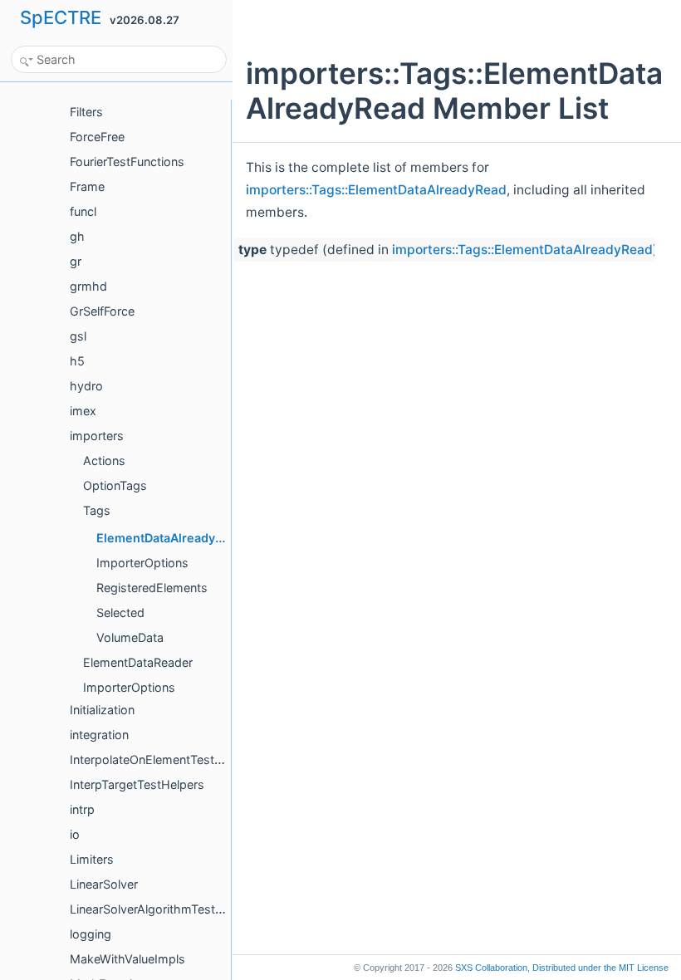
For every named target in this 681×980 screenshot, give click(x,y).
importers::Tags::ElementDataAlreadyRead (376, 190)
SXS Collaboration (491, 968)
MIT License (600, 968)
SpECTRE (60, 17)
